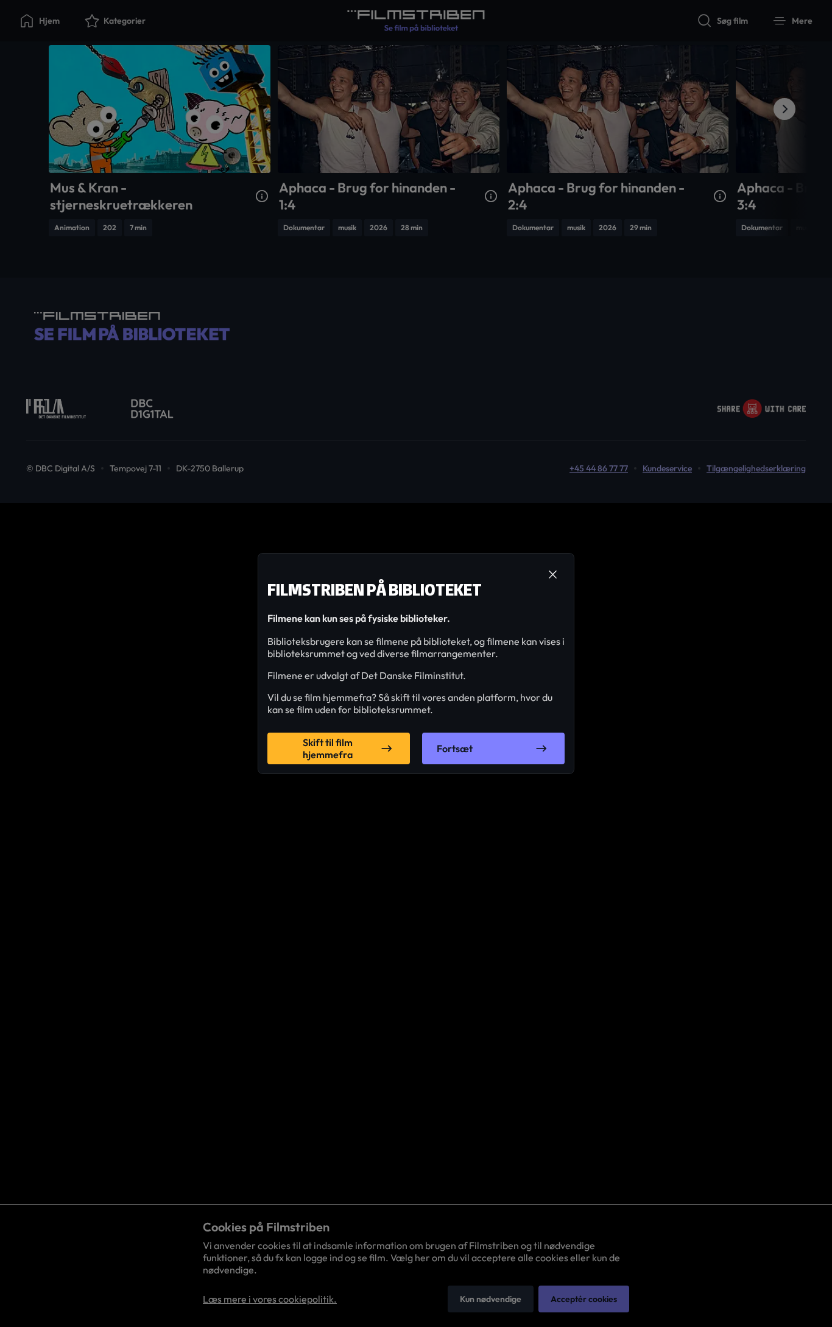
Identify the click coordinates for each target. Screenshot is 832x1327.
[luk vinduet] (552, 575)
